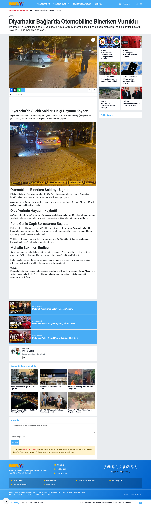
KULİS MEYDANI (79, 492)
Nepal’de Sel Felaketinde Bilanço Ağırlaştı (108, 106)
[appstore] (114, 472)
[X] (109, 467)
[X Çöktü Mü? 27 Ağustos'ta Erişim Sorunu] (131, 68)
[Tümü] (139, 115)
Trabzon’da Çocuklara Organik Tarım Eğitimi (109, 80)
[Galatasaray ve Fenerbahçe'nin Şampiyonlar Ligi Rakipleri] (109, 42)
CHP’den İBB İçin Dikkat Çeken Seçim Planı (131, 105)
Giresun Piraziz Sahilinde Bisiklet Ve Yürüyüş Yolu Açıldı (24, 411)
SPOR (63, 492)
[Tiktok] (128, 467)
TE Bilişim (138, 494)
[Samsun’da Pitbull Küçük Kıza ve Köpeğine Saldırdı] (81, 400)
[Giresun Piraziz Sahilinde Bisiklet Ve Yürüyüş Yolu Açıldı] (24, 400)
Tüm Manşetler (117, 481)
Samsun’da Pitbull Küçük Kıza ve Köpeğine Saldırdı (80, 411)
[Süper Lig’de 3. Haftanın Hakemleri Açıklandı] (131, 42)
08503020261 (61, 469)
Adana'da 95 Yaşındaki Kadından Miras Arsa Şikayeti (52, 411)
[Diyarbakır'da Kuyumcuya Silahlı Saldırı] (53, 377)
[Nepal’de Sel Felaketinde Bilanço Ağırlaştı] (109, 93)
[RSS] (135, 467)
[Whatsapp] (132, 467)
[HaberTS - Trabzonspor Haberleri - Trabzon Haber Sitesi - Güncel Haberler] (16, 4)
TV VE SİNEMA (35, 495)
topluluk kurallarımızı (30, 449)
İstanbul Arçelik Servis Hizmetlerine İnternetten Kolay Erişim (108, 503)
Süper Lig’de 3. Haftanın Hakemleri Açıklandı (130, 55)
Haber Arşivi (50, 485)
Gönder (15, 442)
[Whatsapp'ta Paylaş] (19, 90)
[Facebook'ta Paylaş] (11, 90)
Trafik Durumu (51, 481)
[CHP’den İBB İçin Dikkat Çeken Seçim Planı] (131, 93)
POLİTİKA (126, 101)
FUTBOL (103, 50)
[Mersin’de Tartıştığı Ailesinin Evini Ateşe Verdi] (81, 377)
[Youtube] (124, 467)
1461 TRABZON (14, 495)
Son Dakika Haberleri (20, 485)
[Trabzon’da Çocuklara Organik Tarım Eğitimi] (109, 68)
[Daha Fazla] (23, 90)
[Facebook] (105, 467)
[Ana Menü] (140, 4)
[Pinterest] (113, 467)
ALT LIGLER (25, 495)
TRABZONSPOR (43, 4)
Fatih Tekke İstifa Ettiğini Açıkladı (45, 10)
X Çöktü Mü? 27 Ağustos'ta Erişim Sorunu (129, 81)
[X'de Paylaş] (15, 90)
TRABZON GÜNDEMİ (108, 77)
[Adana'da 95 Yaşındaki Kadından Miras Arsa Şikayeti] (53, 400)
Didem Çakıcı (28, 351)
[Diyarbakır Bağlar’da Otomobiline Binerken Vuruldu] (53, 61)
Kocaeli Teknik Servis (34, 503)
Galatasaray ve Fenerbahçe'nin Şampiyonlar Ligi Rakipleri (107, 56)
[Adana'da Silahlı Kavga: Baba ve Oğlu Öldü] (24, 377)
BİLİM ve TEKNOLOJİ (130, 77)
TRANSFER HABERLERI (82, 4)
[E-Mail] (24, 357)
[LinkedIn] (120, 467)
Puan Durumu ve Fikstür (87, 481)
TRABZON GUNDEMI (61, 4)
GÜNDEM (98, 4)
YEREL (11, 16)
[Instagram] (116, 467)
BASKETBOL (46, 495)
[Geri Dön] (6, 501)
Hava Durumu (18, 481)
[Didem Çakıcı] (16, 352)
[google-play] (125, 472)
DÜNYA (103, 101)
